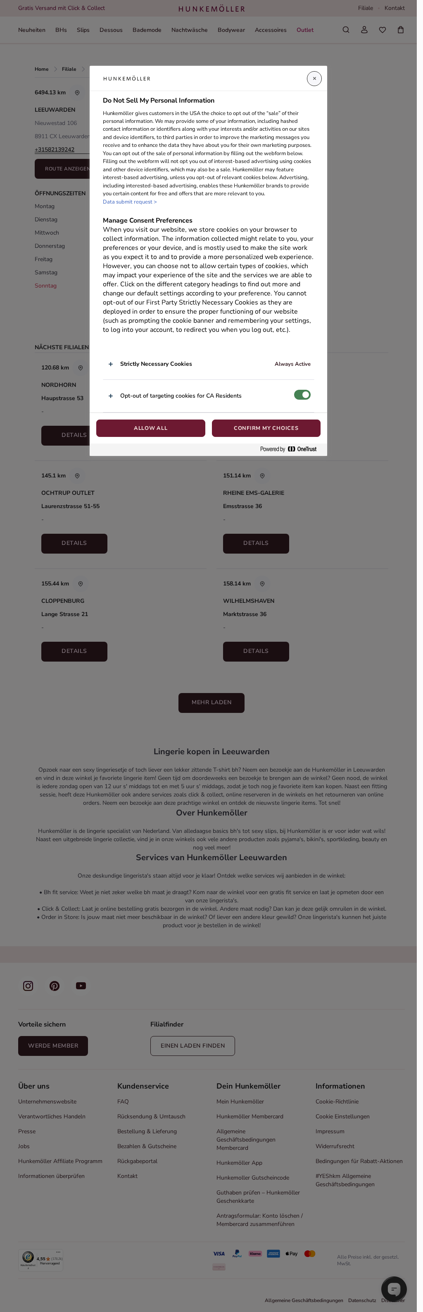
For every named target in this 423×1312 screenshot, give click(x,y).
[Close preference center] (314, 78)
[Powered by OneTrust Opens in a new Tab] (291, 449)
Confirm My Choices (266, 428)
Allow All (151, 428)
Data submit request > (130, 202)
